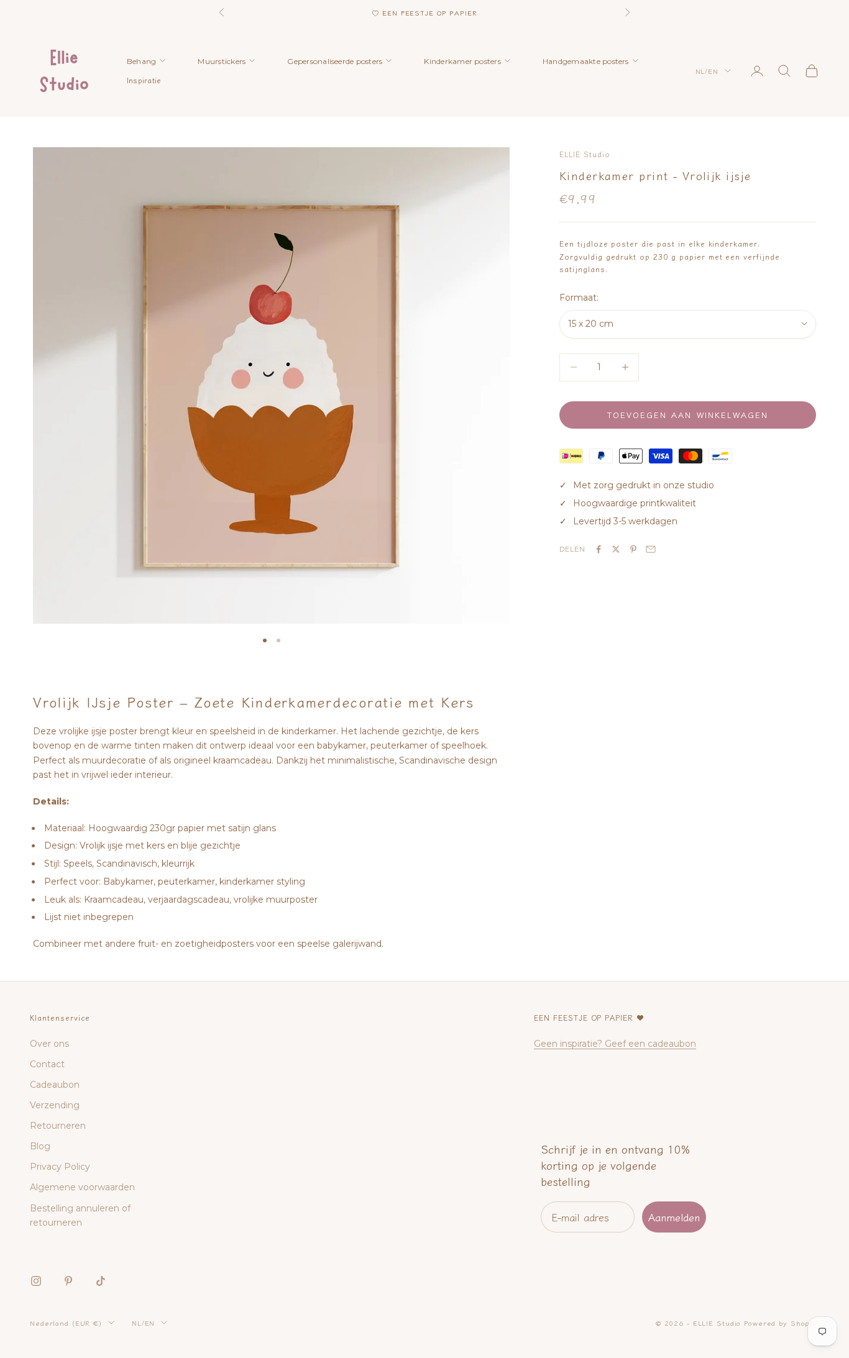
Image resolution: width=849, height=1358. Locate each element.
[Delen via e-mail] (651, 549)
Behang (141, 61)
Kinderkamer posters (462, 61)
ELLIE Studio (584, 153)
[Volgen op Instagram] (36, 1281)
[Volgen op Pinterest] (68, 1281)
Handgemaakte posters (586, 61)
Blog (40, 1146)
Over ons (49, 1043)
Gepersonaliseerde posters (334, 61)
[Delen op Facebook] (598, 549)
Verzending (55, 1105)
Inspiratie (144, 80)
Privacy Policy (60, 1166)
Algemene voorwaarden (82, 1187)
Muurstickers (222, 61)
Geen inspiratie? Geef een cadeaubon (615, 1043)
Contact (47, 1064)
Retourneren (58, 1125)
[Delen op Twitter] (616, 549)
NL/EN (706, 71)
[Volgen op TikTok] (100, 1281)
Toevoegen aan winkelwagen (688, 415)
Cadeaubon (55, 1084)
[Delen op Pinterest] (633, 549)
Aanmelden (674, 1217)
